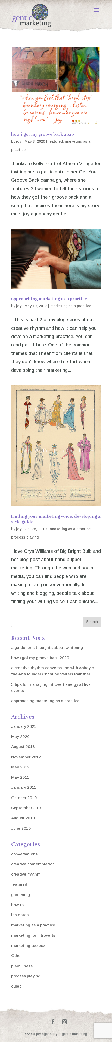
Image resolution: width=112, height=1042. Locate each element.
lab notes (20, 915)
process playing (25, 537)
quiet (16, 986)
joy (18, 141)
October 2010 (24, 797)
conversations (24, 854)
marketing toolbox (28, 945)
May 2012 (20, 767)
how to (17, 905)
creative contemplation (33, 864)
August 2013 (23, 746)
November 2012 (26, 757)
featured (55, 141)
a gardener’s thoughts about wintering (47, 647)
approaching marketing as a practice (49, 299)
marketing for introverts (33, 935)
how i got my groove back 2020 (42, 134)
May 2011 (20, 777)
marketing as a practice (70, 306)
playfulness (22, 966)
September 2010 (26, 808)
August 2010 (23, 818)
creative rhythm (26, 874)
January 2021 (23, 726)
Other (16, 955)
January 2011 (23, 787)
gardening (20, 894)
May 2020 (20, 736)
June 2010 (21, 828)
